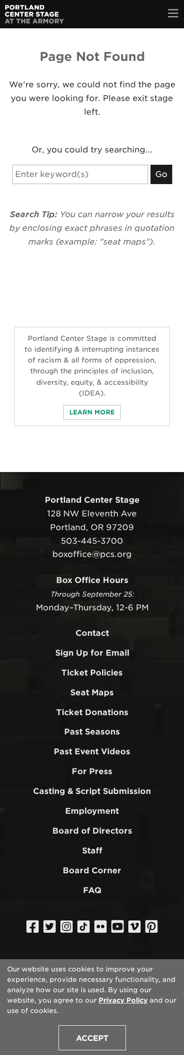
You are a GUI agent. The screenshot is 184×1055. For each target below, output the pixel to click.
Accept (92, 1038)
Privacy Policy (123, 1000)
